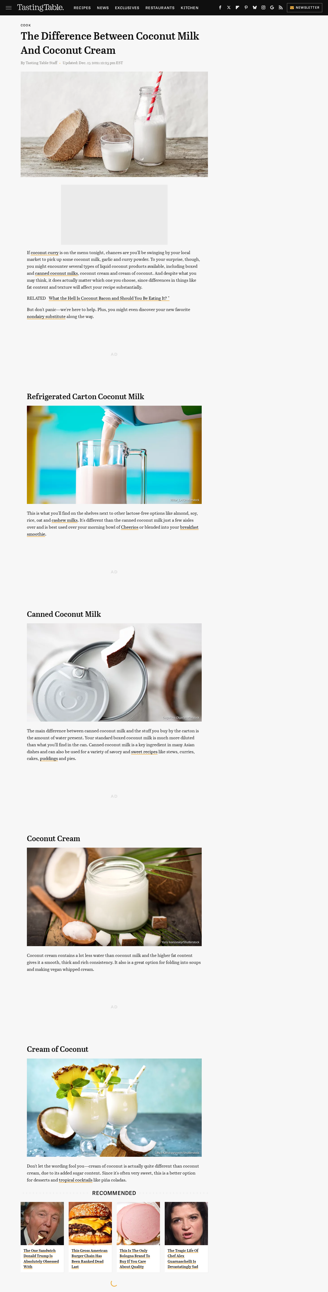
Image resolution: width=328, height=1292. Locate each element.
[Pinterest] (246, 8)
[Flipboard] (237, 8)
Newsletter (308, 7)
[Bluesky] (254, 8)
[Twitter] (228, 8)
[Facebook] (220, 8)
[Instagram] (263, 8)
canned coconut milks (56, 273)
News (103, 7)
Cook (26, 25)
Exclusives (127, 7)
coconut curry (45, 252)
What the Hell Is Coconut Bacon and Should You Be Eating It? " (109, 298)
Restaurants (160, 7)
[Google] (272, 8)
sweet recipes (144, 751)
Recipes (82, 7)
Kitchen (189, 7)
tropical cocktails (75, 1180)
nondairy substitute (46, 316)
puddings (49, 758)
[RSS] (280, 8)
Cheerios (129, 527)
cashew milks (65, 520)
